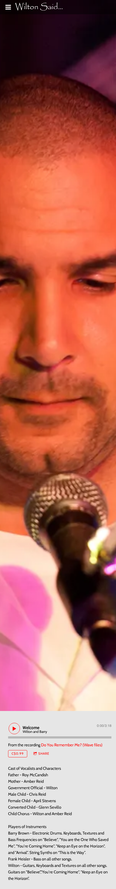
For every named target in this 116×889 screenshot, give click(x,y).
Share (43, 753)
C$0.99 (18, 753)
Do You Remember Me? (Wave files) (72, 745)
